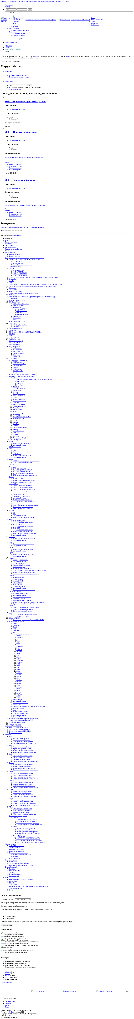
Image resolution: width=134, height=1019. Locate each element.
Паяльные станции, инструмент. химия (22, 374)
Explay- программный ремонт (22, 756)
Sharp (14, 628)
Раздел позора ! (14, 876)
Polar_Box (16, 432)
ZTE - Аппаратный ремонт (22, 616)
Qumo (18, 689)
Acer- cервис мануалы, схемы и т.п (24, 743)
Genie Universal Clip (19, 401)
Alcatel (11, 441)
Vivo (18, 697)
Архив (7, 1005)
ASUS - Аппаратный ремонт (22, 462)
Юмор (15, 884)
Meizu (11, 503)
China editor (16, 355)
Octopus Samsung (22, 314)
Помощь (7, 7)
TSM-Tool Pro (17, 362)
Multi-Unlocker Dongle (20, 427)
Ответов (16, 227)
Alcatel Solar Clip (18, 431)
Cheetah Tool (13, 279)
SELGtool (16, 337)
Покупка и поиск (14, 870)
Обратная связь (10, 1001)
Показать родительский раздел (19, 77)
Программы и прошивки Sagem (23, 554)
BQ (17, 648)
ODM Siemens (17, 584)
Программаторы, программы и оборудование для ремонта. (24, 258)
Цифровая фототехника (16, 849)
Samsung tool (17, 357)
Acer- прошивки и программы (23, 741)
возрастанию (11, 916)
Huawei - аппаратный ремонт (22, 766)
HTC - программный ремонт (22, 470)
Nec (14, 632)
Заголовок (4, 227)
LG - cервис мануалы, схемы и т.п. (24, 501)
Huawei (11, 477)
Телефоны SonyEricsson (20, 593)
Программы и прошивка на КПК (20, 727)
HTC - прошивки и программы (23, 473)
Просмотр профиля (15, 164)
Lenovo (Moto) (13, 484)
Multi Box (16, 424)
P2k (14, 512)
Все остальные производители (23, 634)
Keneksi (19, 673)
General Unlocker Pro (15, 291)
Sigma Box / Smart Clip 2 (21, 304)
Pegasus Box (17, 316)
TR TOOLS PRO (14, 339)
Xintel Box (16, 402)
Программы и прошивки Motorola (24, 517)
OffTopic (11, 883)
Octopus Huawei (21, 311)
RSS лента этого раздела (17, 109)
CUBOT (19, 650)
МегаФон (19, 637)
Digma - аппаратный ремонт (22, 749)
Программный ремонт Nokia (22, 531)
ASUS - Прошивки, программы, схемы (26, 461)
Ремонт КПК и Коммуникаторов (20, 729)
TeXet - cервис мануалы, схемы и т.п (25, 814)
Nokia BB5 (16, 528)
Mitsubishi (16, 630)
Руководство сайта (19, 35)
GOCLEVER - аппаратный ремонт (28, 839)
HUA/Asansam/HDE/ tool (17, 321)
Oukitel (18, 683)
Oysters (18, 685)
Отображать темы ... (7, 899)
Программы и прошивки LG (22, 500)
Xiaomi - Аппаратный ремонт (22, 611)
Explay (18, 658)
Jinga (18, 671)
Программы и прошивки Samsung (24, 572)
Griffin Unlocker (18, 365)
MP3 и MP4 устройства (16, 846)
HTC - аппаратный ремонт (21, 471)
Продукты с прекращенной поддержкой (22, 376)
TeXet (10, 807)
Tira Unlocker (13, 289)
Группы (15, 26)
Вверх (19, 235)
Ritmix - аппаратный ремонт (22, 793)
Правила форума (6, 982)
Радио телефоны (14, 847)
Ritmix (11, 789)
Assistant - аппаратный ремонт (26, 821)
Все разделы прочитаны (21, 30)
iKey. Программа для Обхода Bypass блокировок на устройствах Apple (32, 286)
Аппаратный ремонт (19, 445)
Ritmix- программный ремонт (22, 791)
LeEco (18, 676)
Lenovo (11, 771)
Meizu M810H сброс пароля (14, 157)
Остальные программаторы (18, 360)
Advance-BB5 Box (19, 399)
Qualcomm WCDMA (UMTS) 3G (23, 568)
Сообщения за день (19, 34)
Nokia (10, 519)
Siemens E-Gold (18, 579)
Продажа (12, 869)
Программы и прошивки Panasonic (24, 538)
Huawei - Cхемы (18, 478)
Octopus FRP (20, 309)
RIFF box (12, 334)
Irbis (17, 667)
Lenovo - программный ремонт (23, 487)
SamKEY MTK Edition (20, 275)
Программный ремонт (20, 711)
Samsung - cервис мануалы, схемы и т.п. (26, 574)
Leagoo (18, 674)
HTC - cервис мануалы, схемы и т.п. (25, 475)
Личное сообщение (15, 168)
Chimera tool (13, 298)
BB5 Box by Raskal (19, 404)
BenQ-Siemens (17, 583)
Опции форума (14, 28)
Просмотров (24, 227)
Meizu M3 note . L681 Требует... (15, 205)
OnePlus (19, 680)
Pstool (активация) (19, 395)
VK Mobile (16, 625)
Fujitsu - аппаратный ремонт (25, 830)
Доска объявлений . (11, 867)
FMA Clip (16, 425)
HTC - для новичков (19, 468)
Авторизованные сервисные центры (21, 865)
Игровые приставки (15, 733)
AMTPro (15, 367)
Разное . (7, 877)
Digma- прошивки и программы (23, 750)
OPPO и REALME (15, 447)
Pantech (11, 542)
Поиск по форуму (11, 247)
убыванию (10, 918)
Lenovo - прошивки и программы (24, 489)
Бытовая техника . (11, 844)
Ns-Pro (15, 411)
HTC (10, 466)
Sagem (11, 553)
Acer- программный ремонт (22, 738)
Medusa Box (17, 318)
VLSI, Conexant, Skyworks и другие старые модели (29, 570)
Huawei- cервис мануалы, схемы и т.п (25, 770)
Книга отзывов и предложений (19, 863)
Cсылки (11, 872)
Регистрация (9, 5)
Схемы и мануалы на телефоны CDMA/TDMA (28, 620)
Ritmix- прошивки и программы (23, 794)
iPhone (15, 450)
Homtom (19, 662)
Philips (11, 547)
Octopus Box (17, 307)
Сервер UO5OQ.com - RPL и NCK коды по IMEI (25, 259)
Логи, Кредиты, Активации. (22, 265)
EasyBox (11, 281)
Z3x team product (14, 346)
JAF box (15, 378)
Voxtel (15, 627)
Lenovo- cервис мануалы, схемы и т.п (25, 779)
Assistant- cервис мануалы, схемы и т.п (29, 824)
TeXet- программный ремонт (22, 809)
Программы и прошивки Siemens (24, 590)
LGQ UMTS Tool (18, 353)
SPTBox (15, 434)
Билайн (18, 636)
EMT (10, 282)
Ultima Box (16, 408)
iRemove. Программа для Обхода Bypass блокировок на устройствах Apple (33, 277)
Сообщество (95, 25)
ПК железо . (17, 856)
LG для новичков (18, 494)
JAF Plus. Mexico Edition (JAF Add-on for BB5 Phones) (34, 380)
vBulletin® (12, 1012)
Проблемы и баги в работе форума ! (21, 879)
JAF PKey (19, 383)
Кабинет (7, 240)
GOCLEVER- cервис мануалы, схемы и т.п (30, 842)
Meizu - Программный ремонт (21, 132)
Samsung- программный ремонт (23, 800)
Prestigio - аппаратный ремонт (23, 784)
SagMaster (16, 429)
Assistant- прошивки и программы (27, 823)
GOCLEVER (17, 835)
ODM (14, 514)
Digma (11, 745)
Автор (11, 227)
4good (18, 643)
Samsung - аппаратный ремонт (23, 802)
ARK (18, 644)
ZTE (10, 613)
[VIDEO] (8, 977)
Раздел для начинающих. (17, 722)
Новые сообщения (97, 19)
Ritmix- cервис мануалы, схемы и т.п (25, 796)
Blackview (19, 646)
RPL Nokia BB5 (18, 261)
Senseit (18, 690)
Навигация (12, 32)
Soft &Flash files (18, 699)
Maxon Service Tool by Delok (22, 417)
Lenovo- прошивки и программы (24, 777)
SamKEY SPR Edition (20, 274)
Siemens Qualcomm (19, 586)
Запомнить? (11, 13)
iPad (14, 452)
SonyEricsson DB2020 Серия (22, 600)
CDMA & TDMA (14, 618)
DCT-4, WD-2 (17, 524)
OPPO (18, 681)
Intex (18, 666)
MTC (18, 639)
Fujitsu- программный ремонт (26, 828)
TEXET (19, 692)
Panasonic (12, 537)
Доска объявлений (15, 874)
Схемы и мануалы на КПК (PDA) (20, 731)
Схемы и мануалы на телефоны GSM (21, 720)
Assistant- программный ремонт (27, 819)
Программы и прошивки (24, 523)
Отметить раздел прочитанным (19, 75)
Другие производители (16, 621)
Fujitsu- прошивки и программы (27, 832)
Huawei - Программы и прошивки (24, 480)
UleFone (19, 694)
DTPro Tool (12, 295)
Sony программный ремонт (22, 597)
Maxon (15, 623)
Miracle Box (12, 330)
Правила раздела (18, 708)
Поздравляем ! (13, 881)
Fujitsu (15, 826)
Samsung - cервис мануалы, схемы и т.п (26, 805)
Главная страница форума (13, 249)
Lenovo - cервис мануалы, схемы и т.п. (25, 491)
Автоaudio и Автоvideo (16, 851)
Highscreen (20, 660)
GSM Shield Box (18, 371)
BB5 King (19, 385)
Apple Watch (17, 454)
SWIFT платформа (19, 567)
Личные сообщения (11, 242)
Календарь (94, 23)
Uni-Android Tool (14, 344)
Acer (10, 736)
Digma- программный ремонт (22, 747)
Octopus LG (20, 312)
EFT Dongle (12, 319)
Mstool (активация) (19, 394)
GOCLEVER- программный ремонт (28, 837)
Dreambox (16, 387)
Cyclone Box (17, 390)
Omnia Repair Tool (19, 418)
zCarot (9, 1015)
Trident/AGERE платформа (21, 565)
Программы (13, 862)
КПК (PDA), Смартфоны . (13, 726)
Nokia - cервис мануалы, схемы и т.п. (25, 533)
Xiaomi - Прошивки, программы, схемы (26, 607)
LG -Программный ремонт (22, 496)
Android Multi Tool (15, 267)
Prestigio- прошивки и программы (24, 786)
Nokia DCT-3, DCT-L (20, 521)
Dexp (18, 655)
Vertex (18, 696)
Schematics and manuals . (20, 703)
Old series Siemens (18, 577)
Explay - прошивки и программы (24, 759)
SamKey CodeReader (19, 270)
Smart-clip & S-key (19, 305)
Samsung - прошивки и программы (24, 803)
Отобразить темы (17, 87)
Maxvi (18, 678)
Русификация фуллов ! (20, 713)
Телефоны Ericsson (19, 598)
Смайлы (7, 974)
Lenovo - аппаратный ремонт (22, 485)
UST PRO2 (16, 415)
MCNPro (15, 420)
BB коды (8, 972)
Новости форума (14, 256)
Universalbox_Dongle (19, 438)
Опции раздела (8, 71)
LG (10, 493)
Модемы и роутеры (15, 724)
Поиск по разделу (9, 81)
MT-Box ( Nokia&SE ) (20, 406)
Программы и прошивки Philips (23, 549)
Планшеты (8, 734)
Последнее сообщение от (37, 227)
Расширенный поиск (12, 42)
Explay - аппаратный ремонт (22, 757)
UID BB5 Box (17, 410)
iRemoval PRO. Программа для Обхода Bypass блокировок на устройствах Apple (35, 284)
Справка (93, 21)
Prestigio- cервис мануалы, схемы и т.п (25, 787)
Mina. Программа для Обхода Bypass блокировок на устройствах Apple (32, 297)
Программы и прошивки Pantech (23, 544)
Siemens (11, 575)
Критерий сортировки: (8, 906)
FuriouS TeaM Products (16, 328)
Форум (93, 18)
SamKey (11, 268)
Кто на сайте (9, 245)
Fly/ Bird (11, 464)
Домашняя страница (15, 169)
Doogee (18, 657)
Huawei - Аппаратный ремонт (23, 482)
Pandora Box (17, 348)
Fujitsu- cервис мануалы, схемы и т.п (28, 833)
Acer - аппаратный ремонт (21, 740)
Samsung (11, 558)
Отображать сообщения (33, 87)
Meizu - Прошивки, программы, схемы (25, 101)
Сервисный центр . (11, 860)
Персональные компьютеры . (18, 853)
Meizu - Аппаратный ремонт (20, 180)
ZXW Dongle (13, 358)
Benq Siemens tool (18, 351)
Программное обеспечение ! (22, 854)
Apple (10, 448)
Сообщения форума (15, 166)
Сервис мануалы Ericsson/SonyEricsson (25, 604)
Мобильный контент (15, 888)
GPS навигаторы (14, 858)
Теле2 (18, 641)
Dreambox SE (20, 388)
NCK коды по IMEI (19, 263)
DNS (18, 653)
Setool (11, 335)
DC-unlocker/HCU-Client (17, 300)
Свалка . (11, 890)
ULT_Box (16, 436)
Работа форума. (10, 252)
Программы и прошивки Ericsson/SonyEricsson (28, 602)
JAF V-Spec (20, 381)
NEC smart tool (17, 349)
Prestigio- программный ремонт (23, 782)
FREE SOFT (13, 372)
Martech (15, 422)
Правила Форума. (15, 254)
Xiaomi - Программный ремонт (23, 609)
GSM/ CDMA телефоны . (13, 440)
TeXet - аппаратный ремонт (22, 810)
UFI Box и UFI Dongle (16, 341)
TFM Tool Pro (17, 369)
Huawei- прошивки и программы (24, 768)
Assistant (15, 817)
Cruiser (15, 397)
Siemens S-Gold (18, 581)
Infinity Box (12, 323)
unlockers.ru (8, 1003)
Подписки (8, 244)
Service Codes (17, 704)
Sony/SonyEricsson (15, 591)
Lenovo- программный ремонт (23, 773)
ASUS (11, 459)
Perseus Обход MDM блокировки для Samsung (24, 293)
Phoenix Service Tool (19, 364)
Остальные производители (18, 816)
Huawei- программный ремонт (23, 764)
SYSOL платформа (19, 563)
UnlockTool (12, 288)
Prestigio (19, 687)
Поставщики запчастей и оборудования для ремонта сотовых (29, 886)
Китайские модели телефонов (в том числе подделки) (27, 706)
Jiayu (18, 669)
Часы (14, 710)
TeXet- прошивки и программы (23, 812)
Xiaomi (11, 606)
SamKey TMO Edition (20, 272)
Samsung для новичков (20, 560)
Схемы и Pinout (18, 717)
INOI (18, 664)
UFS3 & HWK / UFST (16, 342)
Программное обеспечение (22, 455)
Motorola (11, 510)
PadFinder (16, 327)
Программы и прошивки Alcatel (23, 443)
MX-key (15, 392)
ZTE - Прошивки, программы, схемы (25, 614)
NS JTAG (19, 413)
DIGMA (19, 651)
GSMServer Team (14, 302)
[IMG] (7, 975)
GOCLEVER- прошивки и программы (29, 840)
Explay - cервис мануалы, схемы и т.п (25, 761)
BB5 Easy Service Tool (20, 325)
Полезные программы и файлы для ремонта (23, 719)
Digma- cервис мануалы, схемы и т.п (25, 752)
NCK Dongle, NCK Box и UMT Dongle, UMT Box (25, 332)
